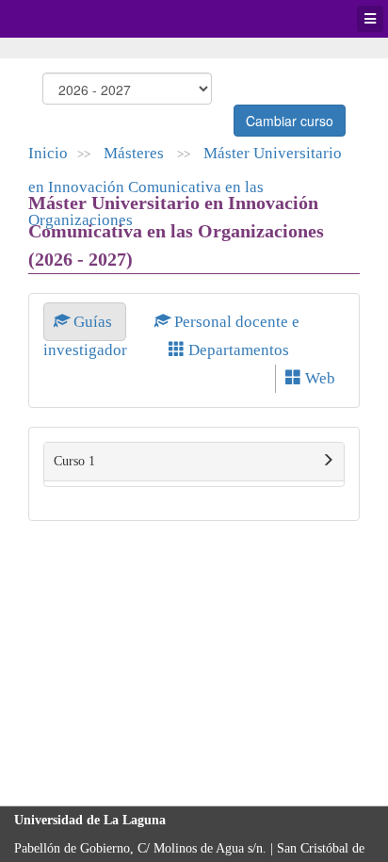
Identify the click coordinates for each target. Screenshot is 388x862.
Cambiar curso (289, 120)
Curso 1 (74, 461)
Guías (93, 322)
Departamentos (237, 350)
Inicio (48, 153)
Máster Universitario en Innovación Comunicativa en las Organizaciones (185, 186)
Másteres (136, 153)
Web (318, 378)
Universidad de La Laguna (66, 19)
